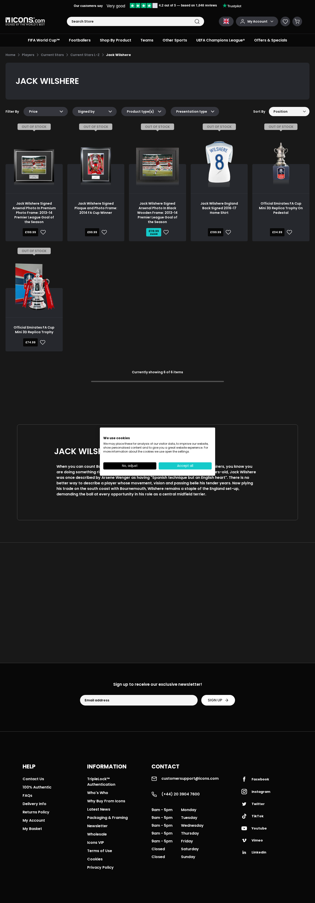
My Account (34, 820)
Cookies (95, 859)
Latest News (98, 809)
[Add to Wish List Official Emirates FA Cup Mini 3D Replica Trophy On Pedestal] (288, 232)
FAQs (27, 795)
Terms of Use (99, 850)
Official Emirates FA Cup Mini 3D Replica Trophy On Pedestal (281, 208)
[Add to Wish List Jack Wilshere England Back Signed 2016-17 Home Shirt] (227, 232)
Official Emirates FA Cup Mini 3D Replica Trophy (34, 329)
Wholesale (97, 834)
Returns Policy (36, 812)
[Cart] (297, 21)
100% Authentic (37, 787)
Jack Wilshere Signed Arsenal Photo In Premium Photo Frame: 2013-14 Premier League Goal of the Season (34, 212)
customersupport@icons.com (190, 778)
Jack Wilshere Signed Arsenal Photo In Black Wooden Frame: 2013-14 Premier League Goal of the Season (157, 212)
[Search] (197, 21)
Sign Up (215, 700)
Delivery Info (34, 803)
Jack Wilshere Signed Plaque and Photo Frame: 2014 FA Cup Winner (95, 208)
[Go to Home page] (25, 21)
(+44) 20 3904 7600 (180, 794)
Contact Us (33, 779)
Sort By (259, 111)
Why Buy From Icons (106, 801)
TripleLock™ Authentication (101, 781)
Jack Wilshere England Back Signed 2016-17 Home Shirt (219, 208)
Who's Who (97, 792)
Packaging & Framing (107, 817)
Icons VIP (95, 842)
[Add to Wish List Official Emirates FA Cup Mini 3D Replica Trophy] (41, 342)
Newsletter (97, 826)
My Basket (32, 828)
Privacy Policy (100, 867)
